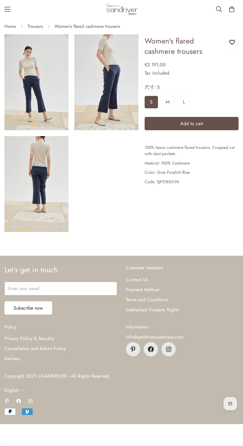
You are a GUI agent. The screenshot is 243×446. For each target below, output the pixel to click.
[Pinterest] (133, 349)
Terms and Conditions (147, 299)
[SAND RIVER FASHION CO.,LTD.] (121, 9)
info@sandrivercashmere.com (154, 337)
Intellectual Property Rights (152, 309)
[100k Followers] (169, 349)
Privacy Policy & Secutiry (29, 338)
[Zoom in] (58, 47)
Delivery (12, 358)
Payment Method (142, 289)
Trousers (35, 26)
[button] (232, 9)
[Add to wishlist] (232, 42)
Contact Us (137, 279)
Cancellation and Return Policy (35, 348)
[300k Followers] (151, 349)
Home (10, 26)
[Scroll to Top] (231, 414)
